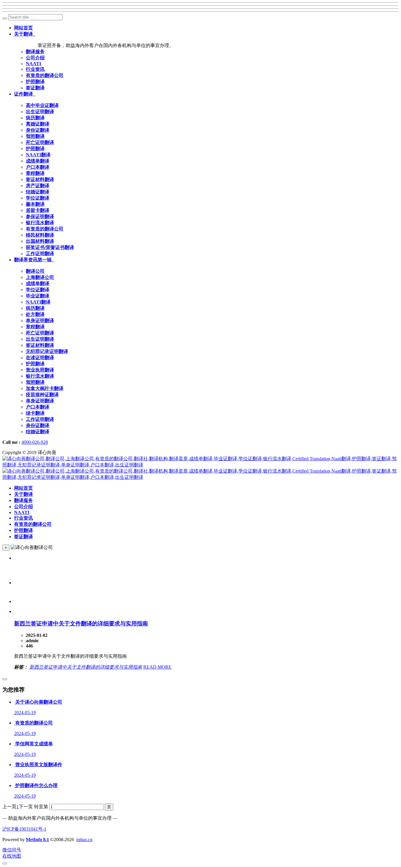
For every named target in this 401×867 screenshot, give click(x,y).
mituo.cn (84, 839)
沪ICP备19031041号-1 (24, 828)
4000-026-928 (34, 442)
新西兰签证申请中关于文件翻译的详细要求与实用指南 (81, 623)
